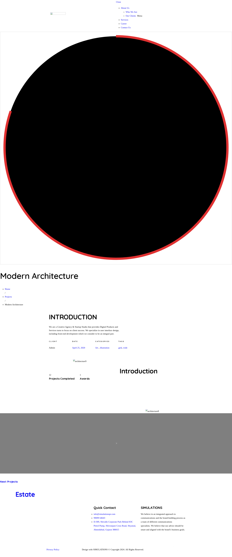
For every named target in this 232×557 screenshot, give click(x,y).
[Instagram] (162, 548)
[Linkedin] (156, 548)
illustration (104, 348)
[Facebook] (169, 548)
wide (125, 348)
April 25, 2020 (78, 348)
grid (120, 348)
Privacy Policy (53, 549)
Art (96, 348)
